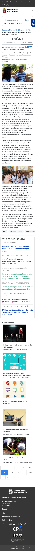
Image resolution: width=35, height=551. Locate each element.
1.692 (30, 472)
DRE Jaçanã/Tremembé (16, 231)
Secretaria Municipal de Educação (13, 30)
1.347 (18, 472)
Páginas (11, 23)
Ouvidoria (17, 1)
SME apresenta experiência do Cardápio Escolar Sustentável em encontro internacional (17, 312)
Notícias (19, 23)
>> (3, 477)
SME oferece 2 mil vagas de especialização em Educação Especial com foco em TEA (16, 261)
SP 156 (3, 4)
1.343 (22, 468)
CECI (4, 231)
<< (7, 468)
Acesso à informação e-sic (8, 1)
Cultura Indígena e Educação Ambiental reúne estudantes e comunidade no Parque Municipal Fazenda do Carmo (17, 276)
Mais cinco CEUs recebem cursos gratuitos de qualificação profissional (16, 301)
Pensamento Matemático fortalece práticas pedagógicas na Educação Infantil (15, 248)
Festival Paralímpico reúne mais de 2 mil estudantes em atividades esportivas (17, 288)
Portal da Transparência (25, 1)
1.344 (29, 468)
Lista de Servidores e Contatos (11, 516)
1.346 (11, 472)
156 (4, 513)
